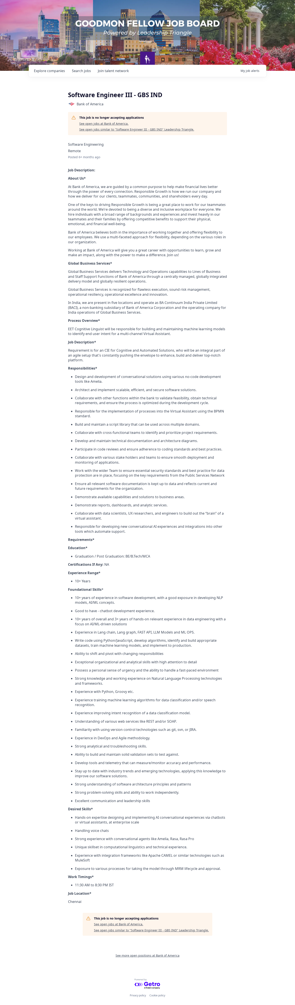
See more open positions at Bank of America (147, 955)
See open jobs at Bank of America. (103, 124)
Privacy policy (138, 995)
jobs (81, 70)
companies (49, 70)
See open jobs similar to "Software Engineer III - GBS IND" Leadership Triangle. (136, 129)
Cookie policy (157, 995)
